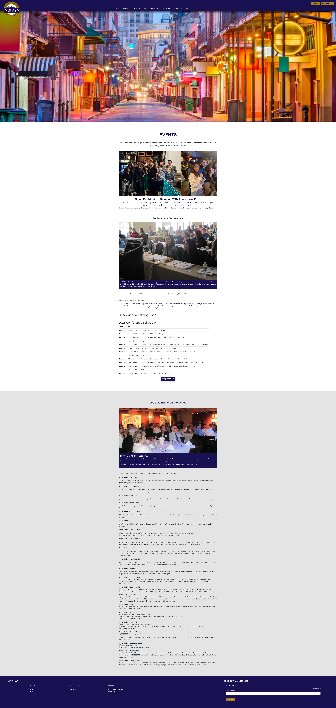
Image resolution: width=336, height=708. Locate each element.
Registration (326, 3)
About (125, 8)
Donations (315, 3)
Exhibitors (155, 8)
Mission (32, 689)
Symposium (143, 8)
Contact (184, 8)
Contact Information (115, 689)
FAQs (176, 8)
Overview (72, 689)
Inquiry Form (113, 691)
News (32, 691)
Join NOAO (167, 8)
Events (134, 8)
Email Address (230, 690)
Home (117, 8)
